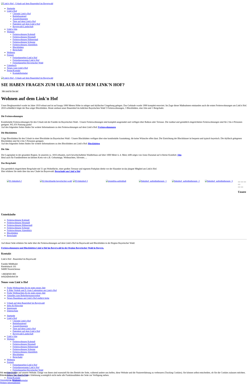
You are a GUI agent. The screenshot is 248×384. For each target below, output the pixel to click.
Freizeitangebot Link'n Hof (25, 57)
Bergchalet (17, 50)
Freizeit (10, 55)
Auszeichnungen (20, 19)
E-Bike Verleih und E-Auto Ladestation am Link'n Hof (32, 290)
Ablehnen (15, 380)
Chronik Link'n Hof (22, 13)
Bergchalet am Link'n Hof (67, 171)
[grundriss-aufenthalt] (116, 181)
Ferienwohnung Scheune (24, 42)
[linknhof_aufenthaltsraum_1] (153, 181)
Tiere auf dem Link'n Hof (24, 21)
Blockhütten (18, 47)
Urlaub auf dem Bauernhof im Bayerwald (26, 303)
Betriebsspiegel (19, 16)
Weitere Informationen (10, 382)
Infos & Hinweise (15, 305)
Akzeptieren (5, 380)
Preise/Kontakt (13, 70)
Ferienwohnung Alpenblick (25, 44)
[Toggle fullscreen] (245, 181)
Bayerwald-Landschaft (23, 26)
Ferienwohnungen (107, 127)
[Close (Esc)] (239, 181)
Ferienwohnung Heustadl (24, 37)
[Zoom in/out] (239, 184)
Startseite (11, 8)
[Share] (242, 181)
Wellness (11, 52)
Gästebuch (12, 65)
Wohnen (10, 31)
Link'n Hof (12, 11)
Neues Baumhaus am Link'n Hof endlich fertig (28, 298)
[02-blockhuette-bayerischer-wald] (56, 181)
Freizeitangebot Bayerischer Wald (28, 63)
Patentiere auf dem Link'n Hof (26, 24)
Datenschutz (12, 311)
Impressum (12, 308)
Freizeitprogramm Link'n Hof (26, 60)
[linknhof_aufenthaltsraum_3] (219, 181)
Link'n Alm (12, 29)
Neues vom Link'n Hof (17, 68)
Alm (179, 155)
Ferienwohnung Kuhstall (24, 34)
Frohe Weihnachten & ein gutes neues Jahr (26, 288)
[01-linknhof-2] (14, 181)
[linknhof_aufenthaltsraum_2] (186, 181)
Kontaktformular (20, 73)
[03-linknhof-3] (80, 181)
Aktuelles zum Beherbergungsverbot (23, 295)
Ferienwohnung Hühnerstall (25, 39)
